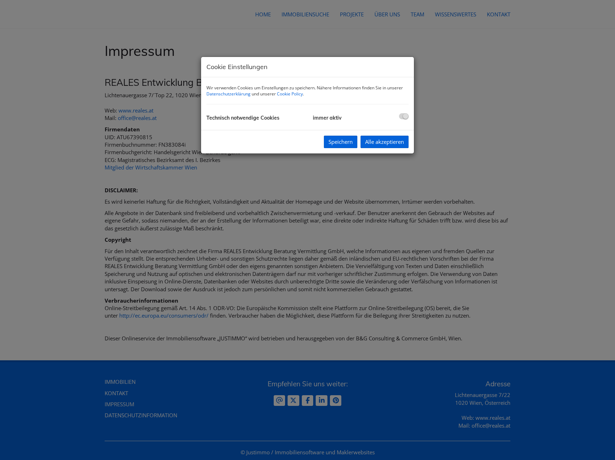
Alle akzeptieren (384, 141)
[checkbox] (404, 116)
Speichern (340, 141)
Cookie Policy (290, 94)
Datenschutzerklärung (228, 94)
